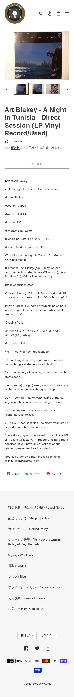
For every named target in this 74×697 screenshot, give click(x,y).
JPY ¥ (46, 635)
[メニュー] (67, 13)
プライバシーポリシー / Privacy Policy (34, 587)
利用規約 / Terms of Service (27, 598)
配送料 (15, 147)
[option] (21, 89)
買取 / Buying (17, 565)
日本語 (26, 635)
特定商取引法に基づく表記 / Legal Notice (36, 507)
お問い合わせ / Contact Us (26, 608)
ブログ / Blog (17, 576)
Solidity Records (42, 683)
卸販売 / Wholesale (21, 555)
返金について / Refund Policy (28, 529)
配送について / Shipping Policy (29, 518)
